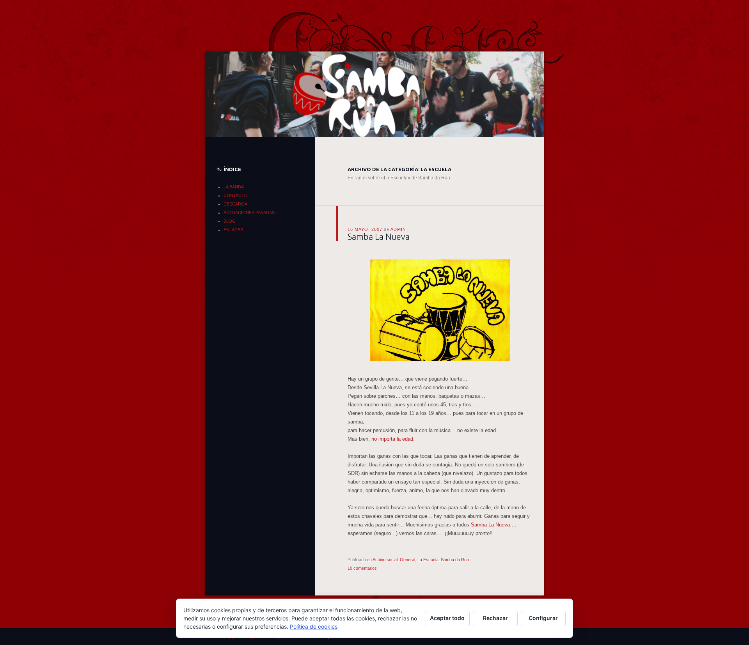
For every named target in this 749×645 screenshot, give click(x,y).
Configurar (543, 618)
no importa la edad (392, 439)
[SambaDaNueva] (440, 362)
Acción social (385, 559)
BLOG (230, 221)
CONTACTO (236, 195)
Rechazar (495, 618)
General (407, 559)
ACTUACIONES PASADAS (249, 212)
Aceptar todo (447, 618)
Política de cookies (313, 626)
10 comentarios (362, 568)
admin (398, 229)
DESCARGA (235, 204)
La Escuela (427, 559)
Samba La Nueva (379, 236)
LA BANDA (234, 186)
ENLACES (233, 229)
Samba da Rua (455, 559)
